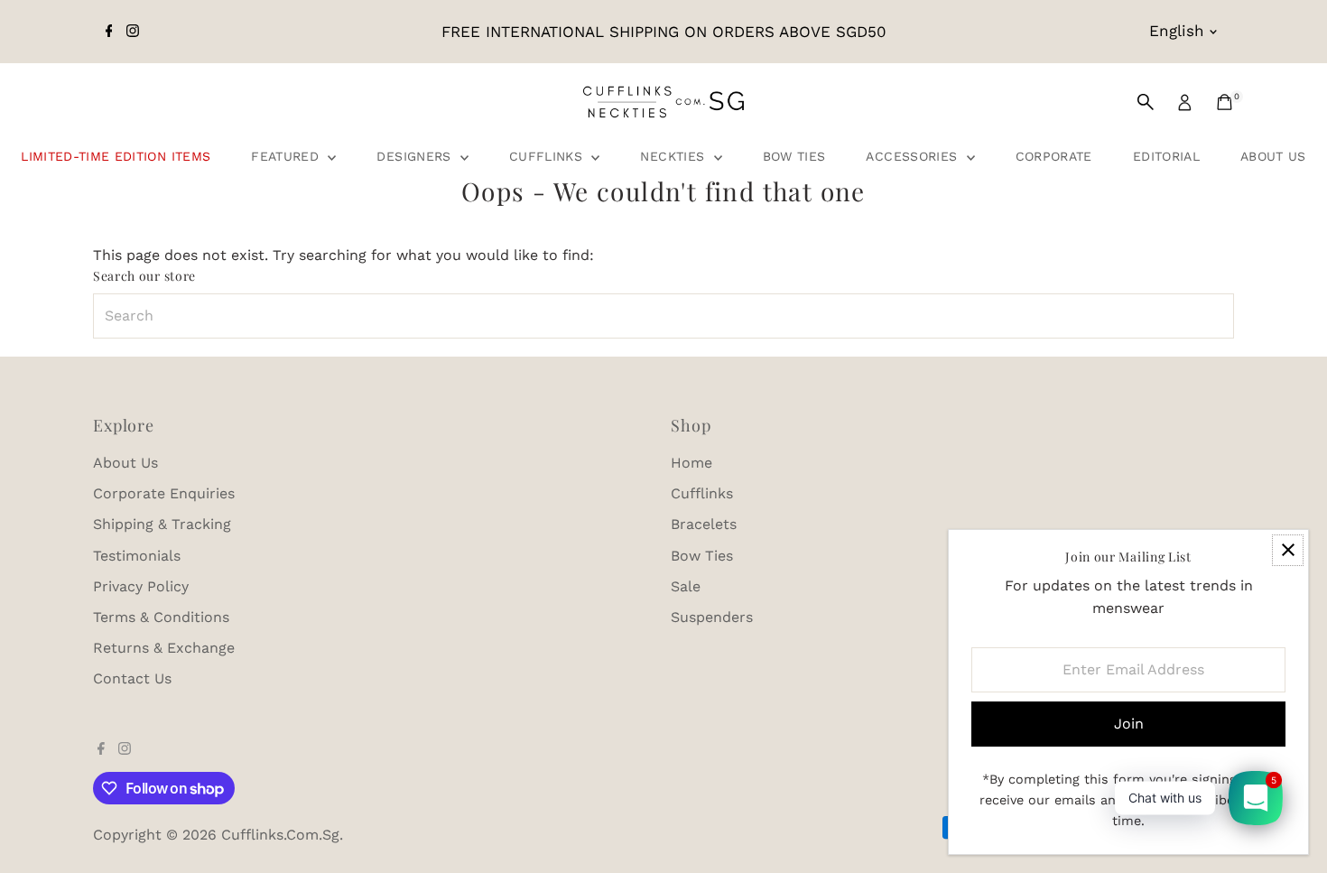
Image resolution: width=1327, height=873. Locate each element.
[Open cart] (1224, 102)
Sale (686, 586)
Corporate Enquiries (164, 493)
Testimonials (137, 555)
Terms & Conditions (161, 617)
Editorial (1166, 156)
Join (1129, 723)
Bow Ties (794, 156)
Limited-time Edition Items (115, 156)
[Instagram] (133, 31)
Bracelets (704, 524)
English (1176, 31)
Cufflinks (548, 156)
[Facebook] (109, 31)
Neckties (674, 156)
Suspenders (712, 617)
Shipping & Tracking (162, 524)
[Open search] (1145, 102)
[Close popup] (1288, 550)
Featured (287, 156)
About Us (1273, 156)
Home (691, 462)
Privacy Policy (141, 586)
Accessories (913, 156)
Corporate (1054, 156)
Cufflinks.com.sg (280, 834)
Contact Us (132, 678)
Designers (416, 156)
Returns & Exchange (164, 647)
